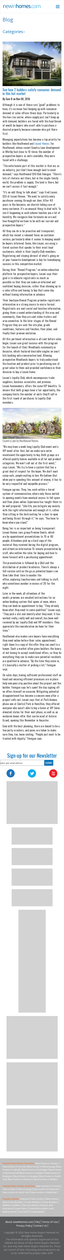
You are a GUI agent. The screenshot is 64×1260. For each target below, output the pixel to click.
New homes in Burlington (35, 1169)
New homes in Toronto (14, 1166)
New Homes (52, 1198)
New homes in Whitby (46, 1179)
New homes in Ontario (46, 1163)
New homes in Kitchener (20, 1179)
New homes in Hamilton (32, 1172)
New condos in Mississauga (17, 1189)
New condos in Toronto (48, 1185)
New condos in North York (16, 1192)
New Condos (37, 1198)
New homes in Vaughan (26, 1176)
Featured (24, 1198)
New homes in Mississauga (41, 1166)
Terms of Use (50, 1221)
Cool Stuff (23, 1211)
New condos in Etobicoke (46, 1189)
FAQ (37, 1221)
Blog (8, 19)
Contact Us (40, 1225)
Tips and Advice (30, 1205)
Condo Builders (33, 1202)
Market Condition (11, 1205)
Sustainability (37, 1211)
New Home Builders (13, 1202)
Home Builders (50, 1202)
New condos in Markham (44, 1192)
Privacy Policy (24, 1225)
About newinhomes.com (19, 1221)
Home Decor (21, 1208)
